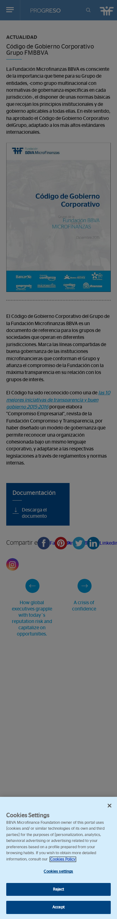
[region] (58, 858)
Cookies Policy (63, 859)
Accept (58, 907)
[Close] (109, 806)
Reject (58, 889)
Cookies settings (58, 872)
